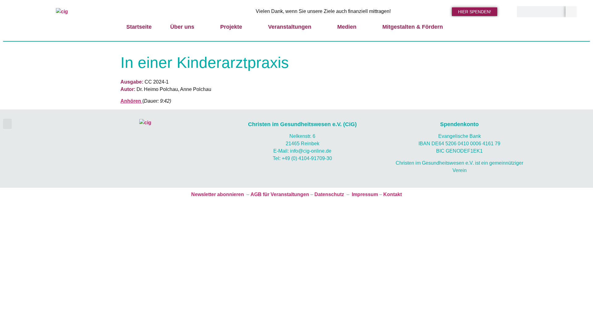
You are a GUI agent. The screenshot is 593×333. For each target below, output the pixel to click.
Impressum (365, 194)
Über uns (182, 27)
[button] (7, 124)
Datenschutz (329, 194)
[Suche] (571, 11)
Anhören (131, 101)
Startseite (139, 27)
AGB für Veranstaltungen (279, 194)
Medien (346, 27)
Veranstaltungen (289, 27)
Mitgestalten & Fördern (412, 27)
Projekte (231, 27)
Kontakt (392, 194)
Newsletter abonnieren (217, 194)
